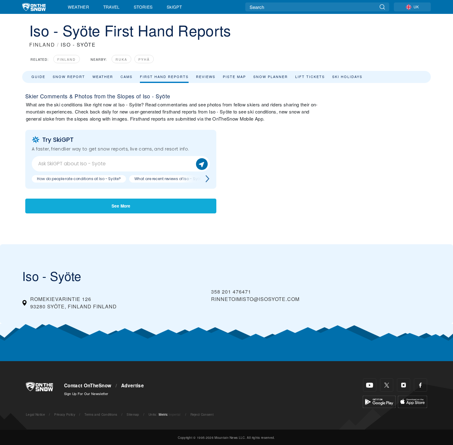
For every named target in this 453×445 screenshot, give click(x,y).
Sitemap (133, 414)
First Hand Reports (164, 76)
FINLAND (42, 44)
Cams (126, 76)
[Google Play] (379, 401)
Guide (38, 76)
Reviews (205, 76)
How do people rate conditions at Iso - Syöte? (79, 178)
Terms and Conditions (100, 414)
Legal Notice (35, 414)
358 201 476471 (231, 291)
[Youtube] (369, 385)
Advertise (132, 385)
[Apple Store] (412, 401)
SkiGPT (174, 7)
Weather (78, 7)
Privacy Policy (64, 414)
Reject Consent (202, 414)
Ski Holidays (347, 76)
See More (121, 206)
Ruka (121, 59)
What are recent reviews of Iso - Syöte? (169, 178)
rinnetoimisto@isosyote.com (255, 299)
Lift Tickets (310, 76)
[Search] (382, 6)
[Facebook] (420, 385)
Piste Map (234, 76)
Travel (111, 7)
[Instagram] (403, 385)
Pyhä (144, 59)
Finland (66, 59)
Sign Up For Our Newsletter (86, 393)
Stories (143, 7)
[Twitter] (386, 385)
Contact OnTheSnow (87, 385)
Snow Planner (270, 76)
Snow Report (69, 76)
